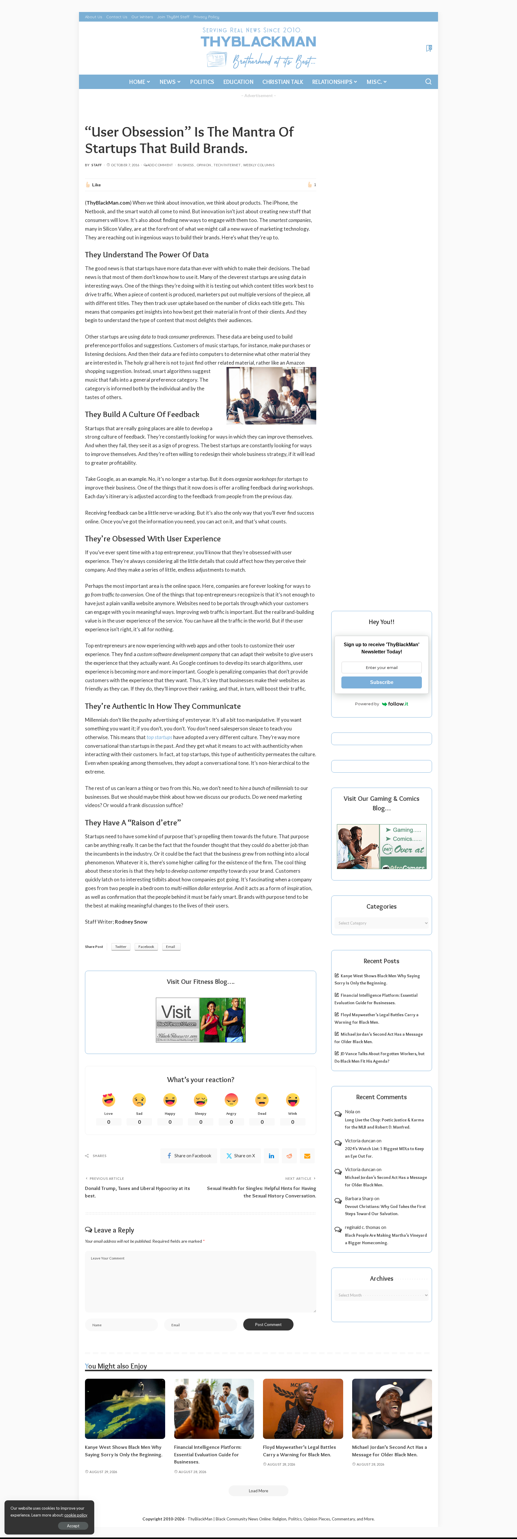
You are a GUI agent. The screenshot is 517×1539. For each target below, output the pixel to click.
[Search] (428, 82)
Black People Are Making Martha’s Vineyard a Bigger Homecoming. (386, 1239)
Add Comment (160, 165)
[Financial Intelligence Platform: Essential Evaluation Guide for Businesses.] (214, 1409)
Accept (73, 1525)
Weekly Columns (258, 165)
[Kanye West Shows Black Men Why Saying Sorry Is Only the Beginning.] (125, 1409)
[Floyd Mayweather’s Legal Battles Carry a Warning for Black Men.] (303, 1409)
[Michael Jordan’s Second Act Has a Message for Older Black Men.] (392, 1409)
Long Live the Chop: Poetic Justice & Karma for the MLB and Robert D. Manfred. (384, 1123)
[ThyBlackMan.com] (259, 48)
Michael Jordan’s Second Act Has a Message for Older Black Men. (386, 1181)
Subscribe (381, 682)
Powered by (367, 703)
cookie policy (75, 1515)
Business (186, 165)
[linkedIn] (271, 1155)
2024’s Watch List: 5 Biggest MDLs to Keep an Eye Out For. (384, 1152)
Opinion (204, 165)
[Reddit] (289, 1155)
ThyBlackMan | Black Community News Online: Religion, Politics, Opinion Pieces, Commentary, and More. (281, 1519)
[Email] (307, 1155)
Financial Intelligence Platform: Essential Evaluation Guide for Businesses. (207, 1454)
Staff (97, 165)
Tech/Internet (227, 165)
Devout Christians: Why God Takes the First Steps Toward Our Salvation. (385, 1210)
